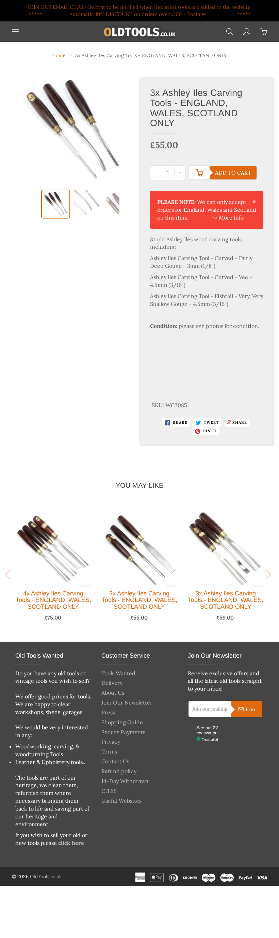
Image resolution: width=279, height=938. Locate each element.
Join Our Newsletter (126, 702)
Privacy (110, 741)
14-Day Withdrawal (125, 781)
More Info (231, 217)
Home (59, 55)
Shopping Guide (122, 722)
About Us (112, 692)
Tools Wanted (118, 673)
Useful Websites (121, 800)
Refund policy (118, 771)
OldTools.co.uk (46, 876)
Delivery (111, 682)
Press (108, 712)
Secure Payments (123, 732)
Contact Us (115, 761)
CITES (109, 790)
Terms (109, 751)
